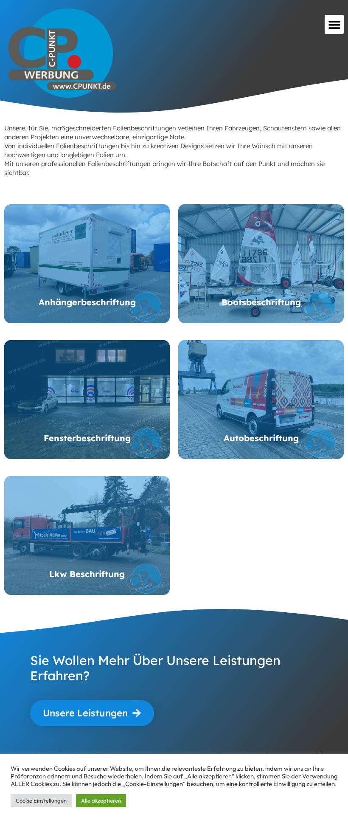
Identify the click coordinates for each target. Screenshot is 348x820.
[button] (334, 24)
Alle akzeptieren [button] (101, 800)
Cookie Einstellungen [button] (41, 800)
